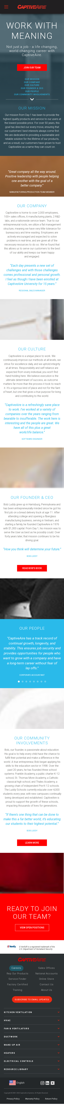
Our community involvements (32, 94)
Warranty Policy (32, 1099)
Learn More (32, 842)
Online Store (46, 978)
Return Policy (51, 1099)
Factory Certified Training (17, 987)
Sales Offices (46, 968)
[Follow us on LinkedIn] (47, 1083)
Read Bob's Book (32, 568)
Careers (16, 968)
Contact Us (46, 984)
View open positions (32, 927)
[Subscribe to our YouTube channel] (52, 1083)
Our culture (32, 85)
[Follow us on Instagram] (42, 1083)
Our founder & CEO (32, 88)
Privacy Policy (13, 1099)
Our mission (32, 79)
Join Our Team (32, 67)
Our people (32, 91)
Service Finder (17, 978)
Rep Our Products (17, 973)
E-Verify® (11, 948)
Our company (32, 82)
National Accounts (46, 973)
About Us (46, 990)
